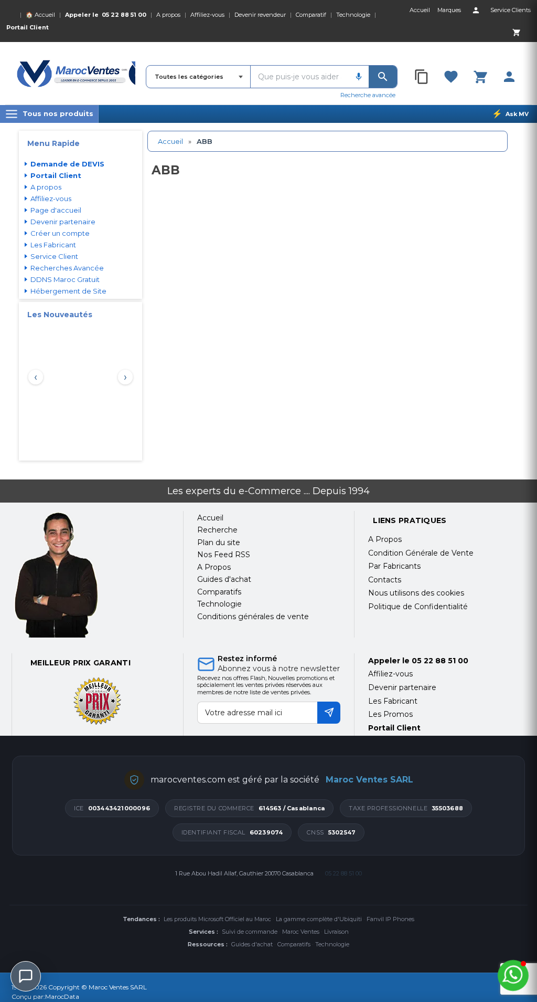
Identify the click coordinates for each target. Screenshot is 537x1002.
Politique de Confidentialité (418, 606)
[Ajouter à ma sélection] (117, 343)
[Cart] (516, 32)
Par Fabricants (394, 566)
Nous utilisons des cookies (416, 593)
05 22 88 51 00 (124, 14)
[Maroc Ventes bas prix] (76, 73)
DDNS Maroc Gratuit (65, 279)
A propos (168, 14)
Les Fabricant (53, 245)
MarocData (62, 996)
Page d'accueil (55, 210)
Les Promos (390, 714)
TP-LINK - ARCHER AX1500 (80, 422)
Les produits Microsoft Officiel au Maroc (217, 919)
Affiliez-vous (207, 14)
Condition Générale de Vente (421, 553)
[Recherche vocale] (359, 77)
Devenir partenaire (62, 221)
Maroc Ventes (300, 931)
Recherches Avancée (67, 268)
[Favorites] (451, 76)
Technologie (353, 14)
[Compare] (422, 76)
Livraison (336, 931)
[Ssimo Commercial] (90, 575)
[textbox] (300, 77)
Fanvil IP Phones (390, 919)
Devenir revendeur (260, 14)
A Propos (385, 539)
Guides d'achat (252, 944)
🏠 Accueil (40, 14)
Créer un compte (60, 233)
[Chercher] (383, 77)
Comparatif (311, 14)
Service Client (54, 256)
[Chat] (25, 976)
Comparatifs (293, 944)
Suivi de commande (249, 931)
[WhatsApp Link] (513, 975)
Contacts (384, 579)
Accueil (170, 141)
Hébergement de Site (68, 291)
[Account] (475, 10)
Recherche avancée (367, 95)
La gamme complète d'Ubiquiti (319, 919)
